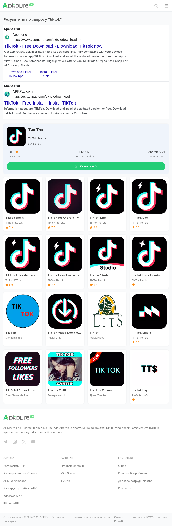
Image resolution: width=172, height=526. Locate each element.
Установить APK (14, 465)
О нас (122, 465)
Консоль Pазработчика (133, 473)
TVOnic (65, 481)
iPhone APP (11, 503)
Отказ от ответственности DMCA (134, 517)
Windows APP (12, 496)
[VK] (24, 442)
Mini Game (68, 473)
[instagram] (15, 442)
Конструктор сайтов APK (20, 488)
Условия (163, 517)
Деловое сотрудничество (135, 481)
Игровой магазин (72, 465)
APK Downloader (14, 481)
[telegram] (5, 442)
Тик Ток (35, 130)
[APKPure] (18, 5)
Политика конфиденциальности (91, 517)
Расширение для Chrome (20, 473)
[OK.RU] (33, 442)
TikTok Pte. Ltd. (38, 138)
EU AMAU (119, 521)
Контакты (124, 488)
